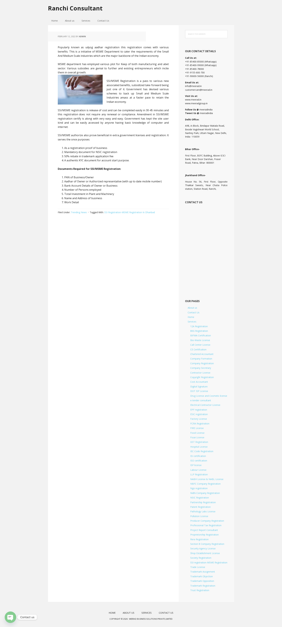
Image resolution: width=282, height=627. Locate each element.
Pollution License (199, 516)
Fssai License (197, 437)
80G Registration (199, 330)
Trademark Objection (201, 576)
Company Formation (201, 358)
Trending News (79, 212)
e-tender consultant (200, 400)
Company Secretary (200, 367)
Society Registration (200, 557)
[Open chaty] (10, 617)
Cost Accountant (199, 381)
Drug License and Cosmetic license (208, 395)
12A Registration (199, 326)
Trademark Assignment (202, 571)
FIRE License (197, 428)
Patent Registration (200, 506)
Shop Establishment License (205, 553)
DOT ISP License (199, 391)
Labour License (198, 469)
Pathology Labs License (202, 511)
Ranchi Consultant (75, 8)
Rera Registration (199, 539)
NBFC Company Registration (205, 483)
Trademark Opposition (202, 580)
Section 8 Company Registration (207, 543)
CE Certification (198, 349)
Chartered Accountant (201, 354)
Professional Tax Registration (205, 525)
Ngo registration (199, 488)
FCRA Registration (199, 423)
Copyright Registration (202, 377)
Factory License (198, 418)
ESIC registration (199, 414)
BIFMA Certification (200, 335)
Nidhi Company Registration (205, 493)
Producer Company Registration (207, 520)
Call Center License (200, 344)
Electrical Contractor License (205, 404)
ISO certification (198, 460)
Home (191, 317)
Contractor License (200, 372)
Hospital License (199, 446)
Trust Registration (199, 590)
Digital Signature (199, 386)
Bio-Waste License (200, 340)
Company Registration (202, 363)
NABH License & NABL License (206, 479)
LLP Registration (199, 474)
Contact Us (193, 312)
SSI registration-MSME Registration (208, 562)
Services (192, 321)
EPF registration (198, 409)
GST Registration (199, 441)
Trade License (197, 567)
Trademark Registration (202, 585)
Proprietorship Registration (204, 534)
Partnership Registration (203, 502)
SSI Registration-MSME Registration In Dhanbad (129, 212)
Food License (197, 432)
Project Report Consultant (204, 530)
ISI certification (198, 456)
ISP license (196, 465)
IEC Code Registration (201, 451)
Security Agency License (203, 548)
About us (192, 307)
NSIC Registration (199, 497)
